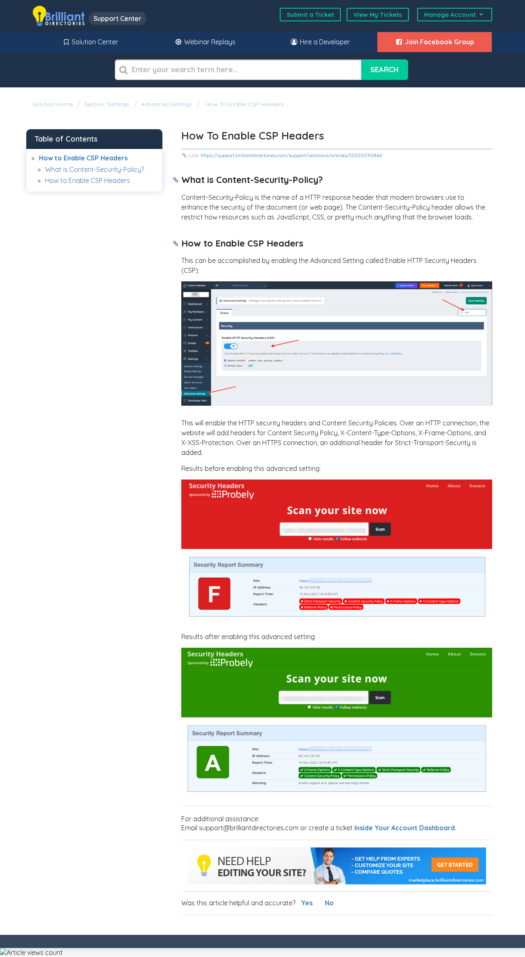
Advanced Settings (166, 104)
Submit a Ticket (310, 14)
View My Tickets (378, 14)
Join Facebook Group (438, 42)
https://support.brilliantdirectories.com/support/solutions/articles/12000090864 (291, 155)
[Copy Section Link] (175, 180)
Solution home (53, 104)
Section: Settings (106, 104)
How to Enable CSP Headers (243, 104)
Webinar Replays (209, 42)
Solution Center (94, 42)
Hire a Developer (324, 42)
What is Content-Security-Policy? (94, 169)
